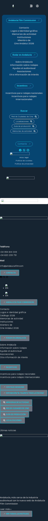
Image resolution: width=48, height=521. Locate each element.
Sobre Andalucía (24, 61)
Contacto (24, 27)
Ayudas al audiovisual (24, 68)
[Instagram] (28, 150)
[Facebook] (20, 150)
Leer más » (5, 509)
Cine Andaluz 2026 (24, 43)
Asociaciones (24, 71)
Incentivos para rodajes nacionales (24, 93)
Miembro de (24, 40)
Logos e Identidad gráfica (24, 31)
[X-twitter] (24, 150)
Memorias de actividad (24, 34)
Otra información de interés (24, 74)
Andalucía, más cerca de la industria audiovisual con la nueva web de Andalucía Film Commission (22, 500)
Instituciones (24, 37)
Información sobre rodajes (24, 65)
